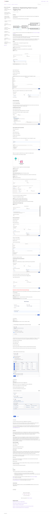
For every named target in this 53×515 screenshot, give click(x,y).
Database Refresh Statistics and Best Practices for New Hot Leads (7, 17)
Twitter (14, 489)
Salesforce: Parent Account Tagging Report (19, 501)
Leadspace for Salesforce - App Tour (7, 21)
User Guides (9, 4)
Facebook (13, 489)
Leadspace (5, 4)
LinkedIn (15, 489)
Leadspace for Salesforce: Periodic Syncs (7, 35)
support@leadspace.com (16, 427)
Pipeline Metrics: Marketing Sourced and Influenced (20, 503)
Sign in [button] (47, 1)
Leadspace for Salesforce (14, 4)
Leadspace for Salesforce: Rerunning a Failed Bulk (7, 43)
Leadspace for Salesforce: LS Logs (7, 32)
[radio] (24, 494)
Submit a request (43, 1)
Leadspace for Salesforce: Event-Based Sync (7, 24)
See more (5, 45)
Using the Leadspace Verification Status (18, 504)
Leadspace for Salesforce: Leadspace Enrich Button (7, 28)
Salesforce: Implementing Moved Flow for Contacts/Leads (21, 507)
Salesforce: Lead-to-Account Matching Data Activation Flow (7, 13)
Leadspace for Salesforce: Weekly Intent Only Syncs (7, 9)
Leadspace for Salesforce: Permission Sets (7, 39)
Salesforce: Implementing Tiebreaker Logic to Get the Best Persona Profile (23, 506)
